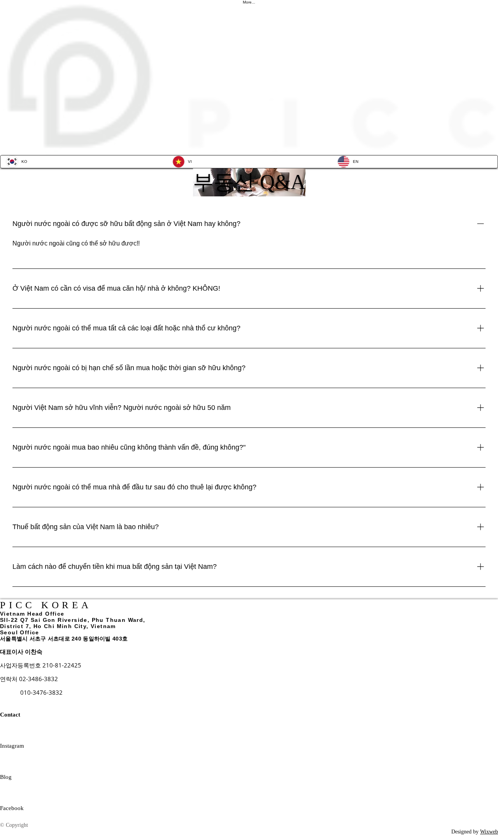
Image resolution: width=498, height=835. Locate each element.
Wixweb (489, 832)
